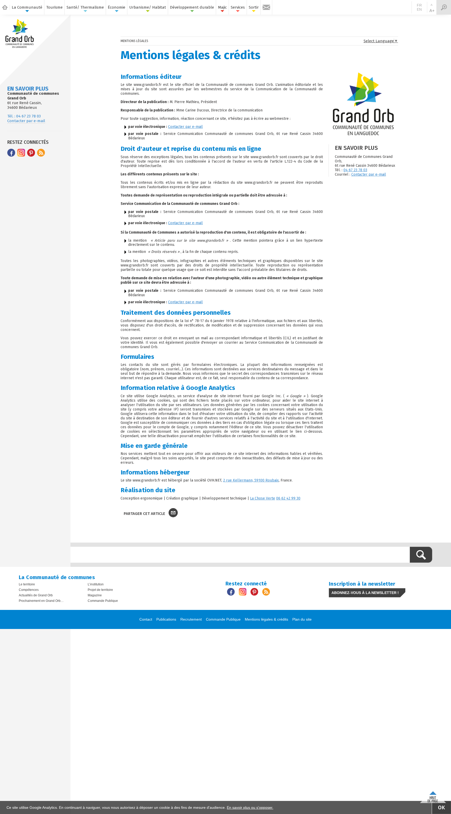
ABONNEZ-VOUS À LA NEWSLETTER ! (365, 593)
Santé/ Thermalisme (85, 7)
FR (419, 5)
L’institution (96, 584)
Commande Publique (103, 601)
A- (432, 5)
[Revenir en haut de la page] (433, 796)
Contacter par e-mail (26, 120)
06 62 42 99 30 (288, 498)
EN (419, 9)
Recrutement (191, 619)
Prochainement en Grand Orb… (41, 601)
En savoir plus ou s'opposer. (250, 807)
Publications (166, 619)
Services (238, 7)
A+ (432, 10)
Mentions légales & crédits (266, 619)
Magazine (95, 595)
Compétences (29, 590)
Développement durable (192, 7)
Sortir (254, 7)
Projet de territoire (100, 590)
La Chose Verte (262, 498)
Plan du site (302, 619)
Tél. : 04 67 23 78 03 (24, 116)
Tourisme (54, 7)
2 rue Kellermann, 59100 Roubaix (251, 480)
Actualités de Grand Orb (36, 595)
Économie (116, 7)
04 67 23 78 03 (355, 170)
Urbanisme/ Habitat (147, 7)
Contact (145, 619)
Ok (441, 807)
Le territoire (27, 584)
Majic (222, 7)
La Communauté (27, 7)
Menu (443, 7)
